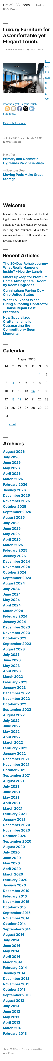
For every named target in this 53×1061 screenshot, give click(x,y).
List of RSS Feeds (16, 5)
